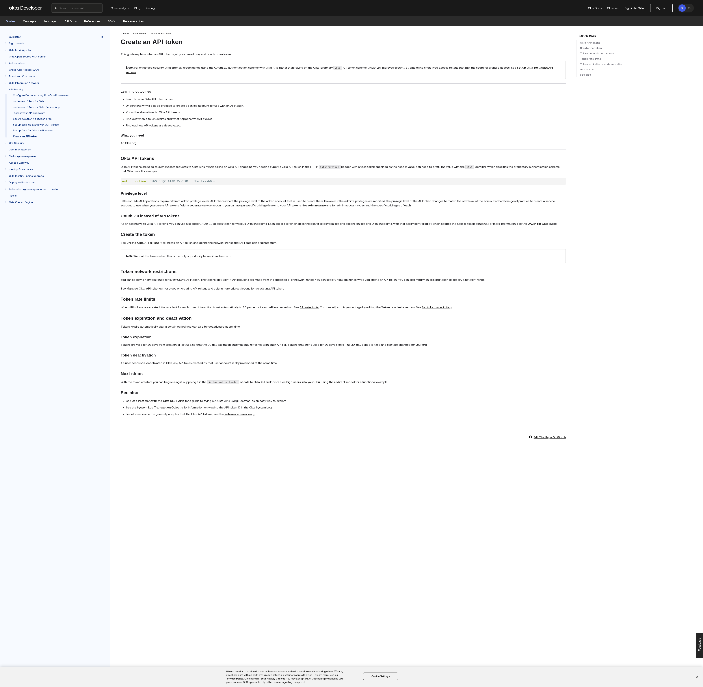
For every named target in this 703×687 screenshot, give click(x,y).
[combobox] (76, 8)
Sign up (661, 8)
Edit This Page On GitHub (550, 437)
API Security (139, 33)
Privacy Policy (235, 678)
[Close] (697, 677)
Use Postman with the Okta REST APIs (158, 400)
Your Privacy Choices (273, 678)
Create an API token (160, 33)
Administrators (320, 205)
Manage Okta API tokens (145, 288)
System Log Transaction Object (160, 407)
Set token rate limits (437, 307)
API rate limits (309, 307)
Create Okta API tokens (145, 242)
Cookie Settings (380, 676)
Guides (125, 33)
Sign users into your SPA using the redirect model (320, 382)
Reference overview (240, 414)
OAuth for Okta (538, 223)
